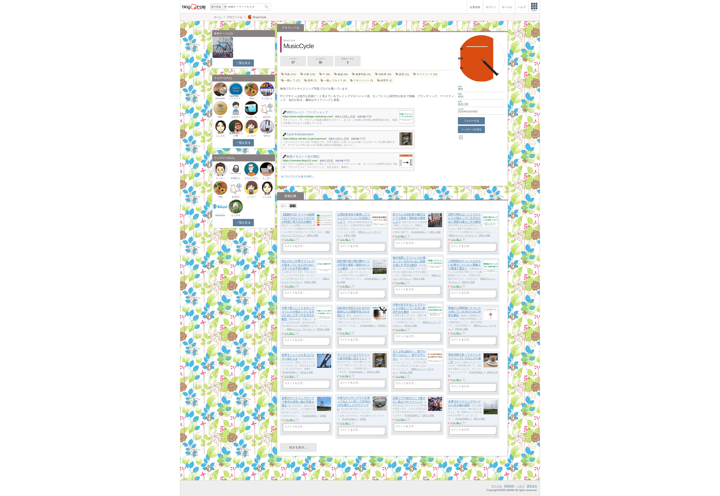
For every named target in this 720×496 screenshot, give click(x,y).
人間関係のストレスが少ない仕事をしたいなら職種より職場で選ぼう (464, 265)
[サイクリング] (425, 74)
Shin (220, 117)
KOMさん (236, 178)
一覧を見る (243, 62)
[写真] (289, 74)
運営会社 (532, 486)
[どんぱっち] (251, 107)
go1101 (267, 117)
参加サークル (347, 61)
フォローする (471, 120)
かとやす (235, 215)
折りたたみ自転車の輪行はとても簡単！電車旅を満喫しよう (409, 218)
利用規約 (509, 486)
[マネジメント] (362, 80)
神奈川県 (463, 104)
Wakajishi (220, 215)
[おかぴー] (236, 107)
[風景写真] (362, 74)
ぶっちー (251, 136)
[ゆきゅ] (267, 126)
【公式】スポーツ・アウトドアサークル (223, 54)
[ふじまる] (220, 126)
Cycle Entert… (419, 232)
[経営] (403, 74)
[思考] (310, 80)
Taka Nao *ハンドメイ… (236, 97)
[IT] (325, 74)
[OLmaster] (220, 89)
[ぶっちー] (251, 126)
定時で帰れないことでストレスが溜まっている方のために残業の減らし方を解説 (464, 218)
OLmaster (220, 98)
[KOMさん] (236, 169)
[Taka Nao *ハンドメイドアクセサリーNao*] (236, 89)
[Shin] (220, 107)
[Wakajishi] (220, 206)
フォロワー (320, 61)
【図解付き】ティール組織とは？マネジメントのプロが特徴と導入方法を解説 (298, 218)
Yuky (251, 98)
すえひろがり (251, 178)
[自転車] (383, 74)
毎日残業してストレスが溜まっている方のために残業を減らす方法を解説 (409, 261)
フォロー (293, 61)
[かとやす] (236, 206)
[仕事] (308, 74)
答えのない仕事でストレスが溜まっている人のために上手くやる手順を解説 (298, 265)
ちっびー (267, 178)
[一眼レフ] (291, 80)
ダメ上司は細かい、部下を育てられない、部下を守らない (409, 355)
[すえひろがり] (251, 169)
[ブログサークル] (193, 6)
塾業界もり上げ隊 (236, 134)
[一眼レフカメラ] (334, 80)
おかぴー (235, 117)
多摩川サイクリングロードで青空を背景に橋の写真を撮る (298, 402)
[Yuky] (251, 89)
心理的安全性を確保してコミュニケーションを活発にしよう (353, 218)
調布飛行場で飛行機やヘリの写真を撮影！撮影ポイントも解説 (353, 265)
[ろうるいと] (267, 89)
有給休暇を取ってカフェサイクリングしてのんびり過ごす (464, 358)
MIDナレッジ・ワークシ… (462, 235)
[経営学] (385, 80)
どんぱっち (251, 117)
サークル (496, 486)
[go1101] (267, 107)
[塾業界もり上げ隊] (236, 126)
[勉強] (341, 74)
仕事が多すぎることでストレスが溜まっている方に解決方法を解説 (409, 308)
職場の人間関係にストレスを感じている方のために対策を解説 (464, 311)
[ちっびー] (267, 169)
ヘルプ (520, 486)
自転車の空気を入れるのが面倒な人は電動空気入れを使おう (353, 311)
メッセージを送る (471, 129)
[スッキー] (220, 169)
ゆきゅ (267, 136)
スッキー (220, 178)
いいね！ (290, 239)
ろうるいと (267, 98)
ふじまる (220, 136)
